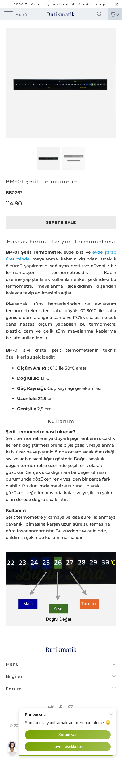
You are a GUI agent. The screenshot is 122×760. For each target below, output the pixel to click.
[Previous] (11, 83)
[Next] (110, 83)
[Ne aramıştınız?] (101, 14)
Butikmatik (61, 14)
